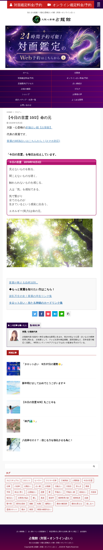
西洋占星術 (20, 504)
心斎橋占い (32, 492)
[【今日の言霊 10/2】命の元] (55, 314)
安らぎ (78, 486)
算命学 (51, 498)
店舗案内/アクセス (26, 83)
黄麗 (31, 509)
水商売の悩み (23, 498)
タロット (26, 480)
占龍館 (47, 486)
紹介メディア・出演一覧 (25, 99)
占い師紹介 (77, 83)
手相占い (58, 492)
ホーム (26, 72)
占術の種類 (25, 89)
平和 (8, 492)
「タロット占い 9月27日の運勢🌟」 (42, 364)
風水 (23, 509)
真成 (42, 498)
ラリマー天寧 (51, 480)
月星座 (93, 492)
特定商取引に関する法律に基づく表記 (63, 531)
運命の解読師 (62, 504)
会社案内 (83, 531)
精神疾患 (76, 498)
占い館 (38, 486)
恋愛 (42, 492)
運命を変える (76, 504)
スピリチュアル (13, 480)
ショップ (26, 94)
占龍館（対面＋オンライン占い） (51, 538)
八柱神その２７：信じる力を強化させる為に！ (47, 440)
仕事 (8, 486)
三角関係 (64, 480)
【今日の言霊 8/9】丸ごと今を (39, 402)
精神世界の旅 (63, 498)
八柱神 (17, 486)
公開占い (27, 486)
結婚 (86, 498)
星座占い (82, 492)
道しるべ (89, 504)
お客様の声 (77, 94)
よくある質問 (77, 99)
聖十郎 (9, 504)
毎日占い (10, 498)
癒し (34, 498)
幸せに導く (18, 492)
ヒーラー (38, 480)
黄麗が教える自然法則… (23, 282)
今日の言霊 (88, 480)
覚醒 (31, 504)
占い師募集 (20, 531)
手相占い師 (70, 492)
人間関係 (75, 480)
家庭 (87, 486)
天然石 (68, 486)
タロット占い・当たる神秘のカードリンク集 (36, 302)
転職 (39, 504)
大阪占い (58, 486)
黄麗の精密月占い (44, 509)
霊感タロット (12, 509)
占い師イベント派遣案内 (37, 531)
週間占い (48, 504)
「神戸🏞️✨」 (30, 421)
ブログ (77, 89)
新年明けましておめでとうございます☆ (44, 383)
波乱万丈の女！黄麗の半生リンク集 (30, 296)
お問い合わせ (25, 105)
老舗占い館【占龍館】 (38, 127)
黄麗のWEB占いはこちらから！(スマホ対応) (33, 141)
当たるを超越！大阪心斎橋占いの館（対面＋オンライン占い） (51, 543)
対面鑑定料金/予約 (26, 78)
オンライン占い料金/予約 (77, 78)
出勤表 (77, 72)
